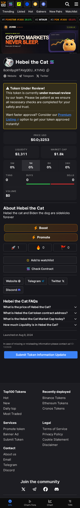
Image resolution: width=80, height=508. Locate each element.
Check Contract (42, 268)
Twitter (44, 75)
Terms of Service (54, 429)
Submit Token (13, 439)
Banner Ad (10, 434)
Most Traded (12, 414)
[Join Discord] (57, 489)
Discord (12, 289)
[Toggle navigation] (76, 4)
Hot (30, 11)
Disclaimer (50, 445)
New (6, 403)
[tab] (12, 165)
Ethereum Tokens (55, 403)
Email (7, 459)
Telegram (28, 75)
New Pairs (55, 11)
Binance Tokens (54, 398)
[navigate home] (3, 4)
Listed (21, 11)
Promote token (14, 429)
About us (9, 454)
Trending (8, 11)
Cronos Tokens (53, 408)
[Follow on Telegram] (34, 489)
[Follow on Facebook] (45, 489)
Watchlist (71, 11)
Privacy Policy (52, 434)
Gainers (41, 11)
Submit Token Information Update (41, 355)
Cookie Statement (55, 439)
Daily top (9, 408)
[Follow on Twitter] (23, 489)
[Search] (68, 4)
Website (11, 75)
